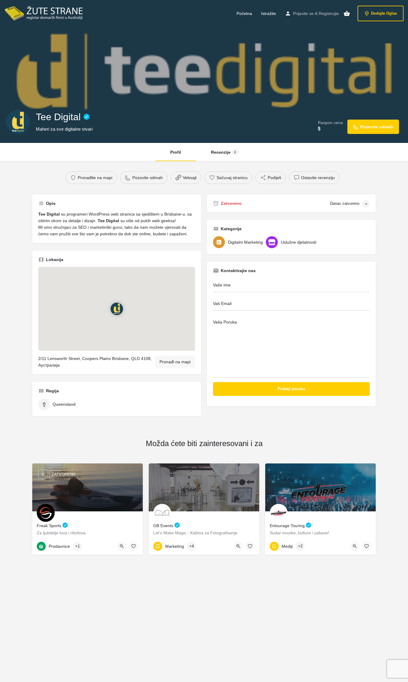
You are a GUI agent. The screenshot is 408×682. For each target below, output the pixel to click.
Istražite (268, 13)
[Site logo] (44, 12)
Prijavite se (303, 13)
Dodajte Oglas (384, 13)
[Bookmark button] (133, 546)
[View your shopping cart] (346, 13)
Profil (175, 152)
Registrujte (329, 13)
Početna (244, 13)
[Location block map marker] (117, 309)
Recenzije (223, 152)
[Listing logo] (18, 122)
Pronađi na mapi (175, 361)
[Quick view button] (122, 546)
